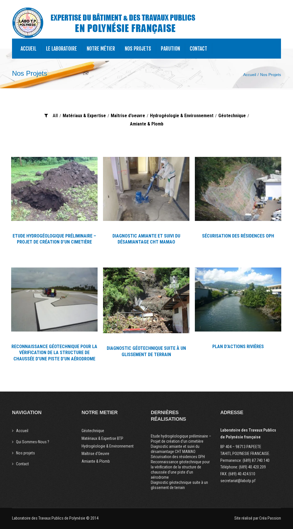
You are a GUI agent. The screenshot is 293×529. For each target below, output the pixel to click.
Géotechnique (232, 115)
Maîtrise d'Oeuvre (95, 453)
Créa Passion (270, 518)
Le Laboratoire (61, 48)
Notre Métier (101, 48)
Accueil (28, 48)
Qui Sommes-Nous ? (32, 442)
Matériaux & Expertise (84, 115)
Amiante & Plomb (146, 124)
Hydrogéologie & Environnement (181, 115)
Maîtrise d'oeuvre (128, 115)
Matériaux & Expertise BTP (102, 438)
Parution (170, 48)
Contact (198, 48)
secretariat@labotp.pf (238, 480)
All (55, 115)
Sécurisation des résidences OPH (178, 456)
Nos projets (138, 48)
